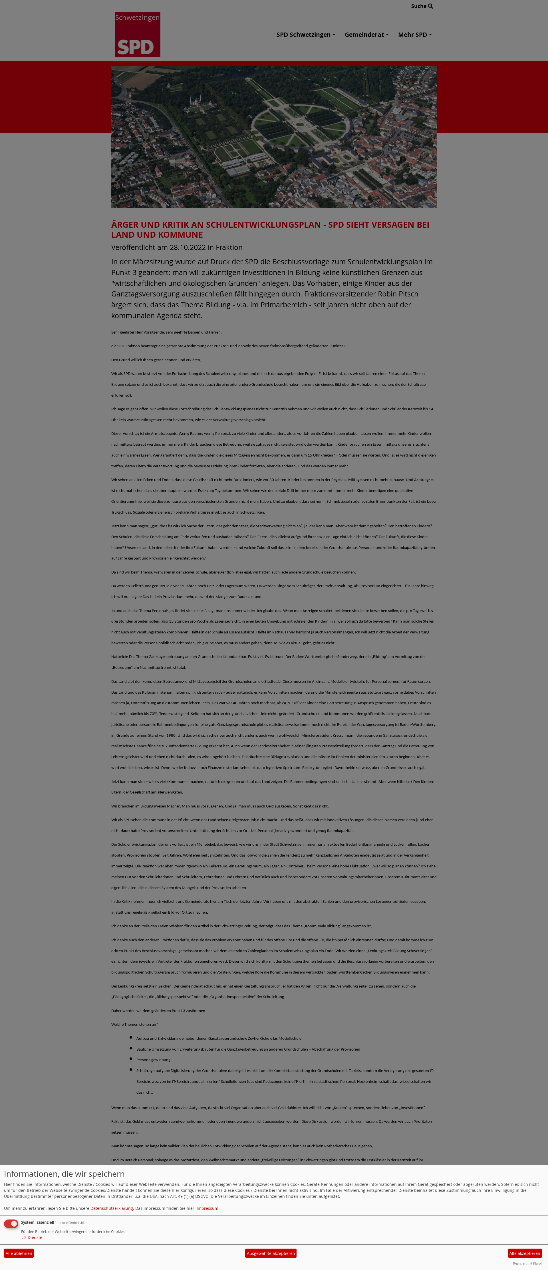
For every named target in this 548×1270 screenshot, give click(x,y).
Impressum (207, 1208)
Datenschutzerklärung (111, 1208)
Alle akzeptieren (524, 1253)
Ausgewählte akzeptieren (271, 1253)
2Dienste (31, 1237)
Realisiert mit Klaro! (527, 1263)
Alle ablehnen (19, 1253)
